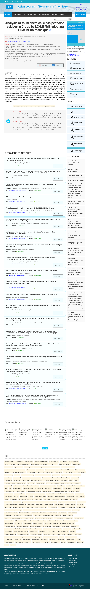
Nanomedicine (42, 531)
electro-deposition (55, 510)
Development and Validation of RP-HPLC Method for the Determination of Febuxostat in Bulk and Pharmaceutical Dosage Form (30, 258)
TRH (76, 469)
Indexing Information (73, 95)
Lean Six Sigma (64, 480)
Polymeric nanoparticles (23, 534)
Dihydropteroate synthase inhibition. (43, 518)
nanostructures (65, 526)
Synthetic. (13, 545)
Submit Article (80, 14)
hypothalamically (21, 469)
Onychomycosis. (61, 539)
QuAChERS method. (50, 106)
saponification (22, 504)
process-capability (36, 477)
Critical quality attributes (62, 531)
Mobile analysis (81, 472)
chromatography (28, 467)
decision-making (31, 472)
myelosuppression (45, 485)
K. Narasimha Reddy (40, 36)
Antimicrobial (80, 542)
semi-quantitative (80, 496)
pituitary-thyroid (30, 469)
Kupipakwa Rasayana (63, 502)
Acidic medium (8, 507)
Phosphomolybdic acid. (19, 493)
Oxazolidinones (61, 485)
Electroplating (62, 507)
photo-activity (76, 510)
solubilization (47, 467)
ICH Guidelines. (8, 539)
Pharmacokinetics (17, 488)
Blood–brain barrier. (9, 537)
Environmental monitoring (28, 475)
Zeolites (7, 499)
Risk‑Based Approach (10, 526)
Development (58, 520)
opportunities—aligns (66, 475)
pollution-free (25, 502)
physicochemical (47, 526)
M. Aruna (13, 36)
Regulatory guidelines (67, 534)
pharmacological (37, 515)
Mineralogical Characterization (26, 499)
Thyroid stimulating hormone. (19, 472)
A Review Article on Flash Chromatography (20, 197)
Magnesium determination (23, 464)
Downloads (72, 564)
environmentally (8, 467)
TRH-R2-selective (69, 469)
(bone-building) (19, 537)
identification (48, 488)
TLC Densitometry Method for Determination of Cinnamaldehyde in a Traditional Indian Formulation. (33, 306)
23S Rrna (82, 485)
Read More (57, 166)
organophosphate (57, 488)
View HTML (58, 65)
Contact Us (18, 1)
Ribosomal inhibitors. (28, 488)
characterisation (33, 531)
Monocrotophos (8, 493)
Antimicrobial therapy (68, 515)
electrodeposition (81, 507)
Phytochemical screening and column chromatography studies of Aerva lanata (32, 270)
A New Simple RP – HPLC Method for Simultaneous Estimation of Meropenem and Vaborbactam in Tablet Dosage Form (33, 383)
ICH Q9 (32, 483)
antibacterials (77, 483)
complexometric (29, 461)
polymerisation (39, 504)
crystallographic (70, 496)
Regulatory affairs (21, 483)
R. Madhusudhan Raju (28, 36)
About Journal (9, 1)
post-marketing (8, 480)
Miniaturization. (46, 475)
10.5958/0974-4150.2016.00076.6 (17, 212)
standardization (52, 502)
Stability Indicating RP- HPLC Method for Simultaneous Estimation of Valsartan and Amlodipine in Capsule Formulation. (34, 370)
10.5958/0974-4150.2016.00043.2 (17, 41)
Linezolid (53, 485)
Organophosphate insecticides (33, 491)
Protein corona (77, 534)
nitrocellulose (35, 539)
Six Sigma (57, 480)
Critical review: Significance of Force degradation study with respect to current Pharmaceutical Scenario (32, 159)
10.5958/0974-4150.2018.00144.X (17, 201)
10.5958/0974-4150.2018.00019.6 (17, 275)
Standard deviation (9, 542)
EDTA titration (54, 464)
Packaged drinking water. (65, 464)
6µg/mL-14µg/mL (37, 537)
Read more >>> (81, 52)
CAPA (47, 483)
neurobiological (40, 469)
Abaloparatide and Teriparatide (50, 537)
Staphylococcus (8, 496)
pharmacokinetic (35, 485)
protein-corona (74, 526)
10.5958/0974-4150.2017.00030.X (17, 403)
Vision (25, 520)
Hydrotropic (64, 467)
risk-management (9, 523)
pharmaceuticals (49, 504)
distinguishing (76, 488)
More (54, 14)
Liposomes (72, 531)
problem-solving (26, 477)
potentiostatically (45, 510)
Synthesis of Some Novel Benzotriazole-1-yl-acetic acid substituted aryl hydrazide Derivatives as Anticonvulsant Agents (33, 220)
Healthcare (17, 475)
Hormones (81, 469)
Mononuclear (23, 496)
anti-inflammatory (18, 515)
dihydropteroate (62, 512)
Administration (8, 477)
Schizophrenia (18, 520)
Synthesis (16, 496)
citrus (35, 106)
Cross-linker (80, 504)
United (38, 520)
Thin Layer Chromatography (60, 491)
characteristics (59, 469)
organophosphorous (9, 491)
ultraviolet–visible (27, 528)
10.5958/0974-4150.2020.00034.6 (17, 190)
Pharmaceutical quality (10, 483)
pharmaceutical (49, 472)
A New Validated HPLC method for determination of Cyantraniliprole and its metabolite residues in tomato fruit (31, 282)
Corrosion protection (24, 512)
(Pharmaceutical (46, 477)
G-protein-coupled (49, 469)
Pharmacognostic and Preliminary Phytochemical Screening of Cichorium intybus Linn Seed (34, 357)
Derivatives (7, 472)
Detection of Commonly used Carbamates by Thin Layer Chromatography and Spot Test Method (34, 245)
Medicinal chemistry (28, 518)
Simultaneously (18, 523)
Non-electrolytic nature (40, 496)
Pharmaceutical (40, 472)
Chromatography (67, 488)
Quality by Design (40, 483)
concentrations (19, 461)
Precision (74, 537)
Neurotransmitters (79, 518)
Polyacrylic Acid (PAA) (70, 504)
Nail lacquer (52, 539)
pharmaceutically (55, 542)
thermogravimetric (59, 504)
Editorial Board (30, 14)
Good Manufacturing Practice (51, 523)
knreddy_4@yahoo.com (15, 38)
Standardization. (81, 502)
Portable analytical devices (70, 472)
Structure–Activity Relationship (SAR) (13, 518)
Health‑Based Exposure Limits (67, 523)
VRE (10, 488)
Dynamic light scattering (36, 534)
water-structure (55, 467)
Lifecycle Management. (35, 526)
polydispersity (8, 528)
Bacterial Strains (71, 542)
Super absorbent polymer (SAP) (26, 507)
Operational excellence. (66, 483)
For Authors (43, 14)
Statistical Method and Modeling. (23, 542)
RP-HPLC (62, 537)
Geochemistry (38, 499)
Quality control (51, 531)
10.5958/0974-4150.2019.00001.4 (17, 299)
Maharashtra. (47, 499)
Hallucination (32, 520)
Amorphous (50, 496)
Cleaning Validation (37, 523)
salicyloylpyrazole (31, 493)
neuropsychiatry (69, 518)
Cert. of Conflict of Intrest (76, 84)
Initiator (15, 507)
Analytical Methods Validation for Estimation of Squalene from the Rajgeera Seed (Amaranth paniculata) (33, 319)
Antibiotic (63, 542)
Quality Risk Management (22, 526)
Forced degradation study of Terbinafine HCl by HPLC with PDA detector (30, 208)
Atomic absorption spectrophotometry (40, 464)
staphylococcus (17, 485)
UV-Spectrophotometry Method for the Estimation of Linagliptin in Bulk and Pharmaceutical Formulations (31, 233)
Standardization (34, 502)
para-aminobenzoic (52, 512)
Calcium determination (10, 464)
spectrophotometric (9, 461)
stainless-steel (26, 510)
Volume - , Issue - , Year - (22, 61)
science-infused (27, 523)
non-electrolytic (50, 493)
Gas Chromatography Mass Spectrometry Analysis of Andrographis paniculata (32, 294)
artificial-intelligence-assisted (21, 531)
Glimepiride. (72, 467)
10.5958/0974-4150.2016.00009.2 (17, 238)
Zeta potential (47, 534)
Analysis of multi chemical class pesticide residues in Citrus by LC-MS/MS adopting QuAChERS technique (34, 26)
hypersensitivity (28, 515)
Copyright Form (77, 78)
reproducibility (17, 502)
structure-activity (72, 512)
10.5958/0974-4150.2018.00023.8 (17, 388)
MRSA (6, 488)
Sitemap (42, 585)
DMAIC (71, 480)
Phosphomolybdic (39, 488)
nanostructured (56, 526)
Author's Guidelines (78, 68)
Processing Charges (77, 89)
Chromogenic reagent (74, 491)
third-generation (77, 464)
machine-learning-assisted (37, 480)
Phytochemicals (36, 542)
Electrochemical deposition (11, 512)
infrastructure (26, 480)
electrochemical (71, 507)
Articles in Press (73, 562)
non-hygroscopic (41, 493)
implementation (17, 480)
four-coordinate (79, 493)
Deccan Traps (13, 499)
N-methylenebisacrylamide (11, 504)
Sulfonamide (58, 515)
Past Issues (17, 14)
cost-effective (63, 461)
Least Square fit (70, 539)
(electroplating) (17, 510)
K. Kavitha (19, 36)
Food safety (38, 475)
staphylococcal (8, 485)
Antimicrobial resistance (72, 485)
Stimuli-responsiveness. (40, 507)
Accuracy (68, 537)
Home (7, 14)
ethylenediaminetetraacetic (40, 461)
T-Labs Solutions (78, 587)
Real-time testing (8, 475)
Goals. (64, 520)
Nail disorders (44, 539)
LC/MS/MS (40, 106)
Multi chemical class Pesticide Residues (22, 106)
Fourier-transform (37, 528)
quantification (58, 472)
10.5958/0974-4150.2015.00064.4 (17, 288)
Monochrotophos (20, 491)
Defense (7, 545)
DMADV (76, 480)
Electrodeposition (52, 507)
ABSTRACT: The (17, 539)
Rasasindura (73, 502)
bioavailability (26, 485)
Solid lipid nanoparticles (10, 534)
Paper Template (76, 73)
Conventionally (55, 499)
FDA (28, 483)
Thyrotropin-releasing (10, 469)
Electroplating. (34, 512)
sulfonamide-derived (48, 515)
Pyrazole (31, 496)
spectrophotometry (53, 461)
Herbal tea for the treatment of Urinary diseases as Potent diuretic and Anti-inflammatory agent (31, 185)
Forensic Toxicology (47, 491)
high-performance (18, 467)
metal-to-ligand (59, 493)
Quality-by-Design (65, 477)
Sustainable (50, 520)
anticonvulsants (8, 515)
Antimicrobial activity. (60, 496)
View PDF (44, 65)
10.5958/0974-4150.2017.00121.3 (17, 264)
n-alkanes (78, 539)
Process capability (55, 483)
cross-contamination (73, 520)
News (62, 14)
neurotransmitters (58, 518)
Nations (44, 520)
